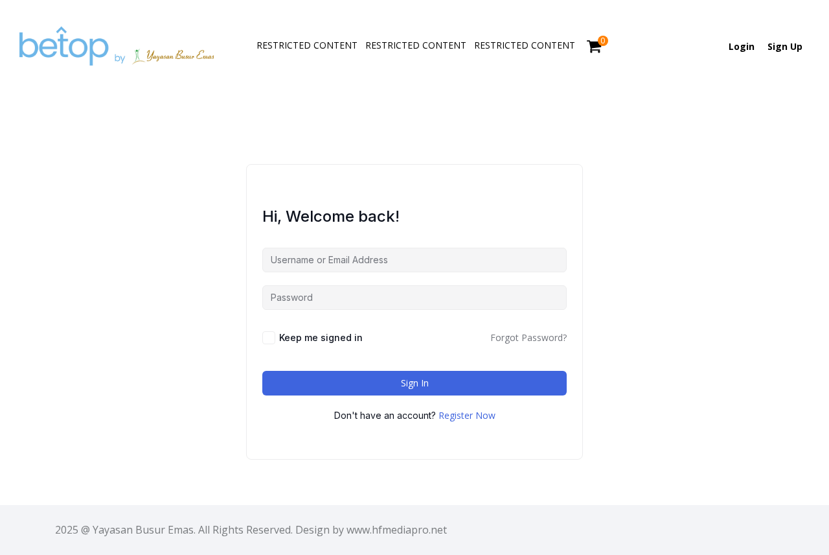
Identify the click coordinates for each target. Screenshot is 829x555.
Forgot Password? (528, 337)
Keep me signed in (321, 337)
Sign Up (784, 46)
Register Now (466, 415)
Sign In (415, 383)
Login (742, 46)
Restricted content (307, 45)
